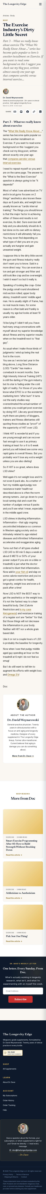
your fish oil (22, 572)
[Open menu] (40, 4)
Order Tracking (9, 1105)
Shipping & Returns (11, 1177)
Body (12, 16)
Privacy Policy (8, 1174)
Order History (8, 1100)
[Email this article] (15, 111)
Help (5, 1110)
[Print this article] (21, 111)
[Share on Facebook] (27, 111)
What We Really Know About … (25, 131)
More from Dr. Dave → (23, 756)
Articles (6, 16)
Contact (24, 1177)
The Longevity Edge (14, 4)
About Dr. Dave (9, 1082)
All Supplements (9, 1069)
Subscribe (20, 999)
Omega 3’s (13, 674)
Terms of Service (22, 1174)
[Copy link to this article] (34, 111)
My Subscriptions (10, 1095)
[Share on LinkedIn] (40, 111)
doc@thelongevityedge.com (24, 1150)
